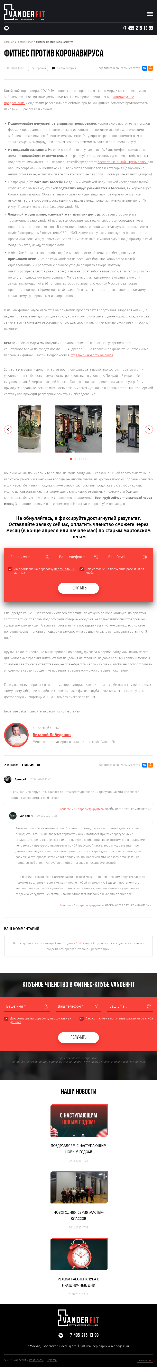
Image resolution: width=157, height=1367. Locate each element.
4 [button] (82, 459)
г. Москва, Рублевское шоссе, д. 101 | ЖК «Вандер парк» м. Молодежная (78, 1346)
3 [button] (78, 459)
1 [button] (71, 459)
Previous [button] (8, 429)
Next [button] (149, 429)
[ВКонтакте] (144, 68)
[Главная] (24, 12)
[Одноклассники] (150, 68)
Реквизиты (36, 1360)
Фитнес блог (25, 41)
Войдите (65, 809)
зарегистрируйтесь (91, 809)
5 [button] (86, 459)
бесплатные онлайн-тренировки (122, 162)
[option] (78, 429)
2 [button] (75, 459)
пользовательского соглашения (123, 1062)
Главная (9, 41)
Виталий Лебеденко (52, 734)
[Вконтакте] (6, 28)
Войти (80, 943)
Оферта (52, 1360)
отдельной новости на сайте (92, 355)
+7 (137, 28)
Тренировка (38, 68)
